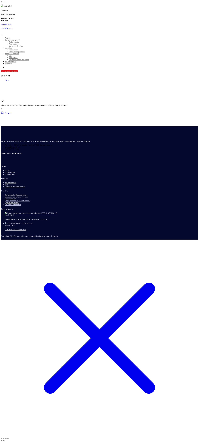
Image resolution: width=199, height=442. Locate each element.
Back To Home (6, 113)
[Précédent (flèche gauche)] (1, 440)
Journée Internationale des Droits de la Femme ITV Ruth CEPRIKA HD (26, 219)
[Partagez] (6, 438)
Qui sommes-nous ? (12, 40)
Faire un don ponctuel (17, 52)
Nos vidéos (13, 58)
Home (7, 80)
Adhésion (8, 64)
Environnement (10, 199)
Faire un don (13, 50)
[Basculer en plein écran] (4, 438)
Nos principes (14, 44)
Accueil (7, 38)
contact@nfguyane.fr (7, 28)
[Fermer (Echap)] (8, 438)
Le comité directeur (16, 46)
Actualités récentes (12, 54)
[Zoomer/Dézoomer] (1, 438)
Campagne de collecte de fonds (16, 197)
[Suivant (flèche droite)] (4, 440)
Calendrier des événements (19, 60)
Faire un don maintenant (9, 71)
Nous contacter (10, 62)
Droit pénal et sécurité (13, 205)
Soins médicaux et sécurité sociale (17, 201)
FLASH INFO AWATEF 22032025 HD (15, 230)
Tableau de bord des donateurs (16, 195)
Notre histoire (14, 42)
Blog (10, 56)
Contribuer (8, 48)
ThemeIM (54, 236)
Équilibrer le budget (12, 203)
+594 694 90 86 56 (6, 24)
